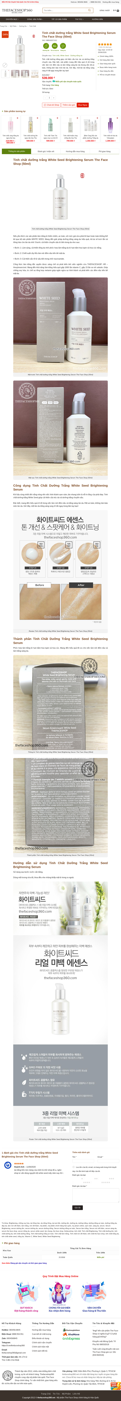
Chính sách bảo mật (40, 1347)
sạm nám (88, 1226)
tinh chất (77, 1231)
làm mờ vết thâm (14, 1226)
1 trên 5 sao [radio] (76, 1178)
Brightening (13, 1223)
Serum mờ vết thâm (96, 1228)
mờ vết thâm (34, 1226)
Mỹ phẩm (13, 26)
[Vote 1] (99, 44)
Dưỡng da (22, 26)
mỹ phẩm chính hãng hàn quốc (59, 1226)
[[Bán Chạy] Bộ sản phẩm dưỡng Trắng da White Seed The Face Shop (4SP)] (90, 124)
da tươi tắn (56, 1223)
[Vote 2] (102, 44)
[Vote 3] (105, 44)
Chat (52, 105)
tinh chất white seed (9, 1236)
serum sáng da (111, 1228)
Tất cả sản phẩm (59, 19)
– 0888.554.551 (95, 2)
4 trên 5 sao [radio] (78, 1182)
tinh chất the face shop (96, 1234)
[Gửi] (89, 10)
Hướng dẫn (97, 19)
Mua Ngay (82, 105)
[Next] (35, 49)
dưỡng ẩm (65, 1223)
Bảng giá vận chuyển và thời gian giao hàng (29, 1263)
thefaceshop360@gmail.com (14, 1353)
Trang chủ (3, 26)
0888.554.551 (18, 1334)
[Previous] (5, 49)
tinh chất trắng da (112, 1234)
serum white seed (37, 1231)
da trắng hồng (46, 1223)
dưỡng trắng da (111, 1223)
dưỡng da (73, 1223)
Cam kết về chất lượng (41, 1334)
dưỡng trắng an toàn (96, 1223)
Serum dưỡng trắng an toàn (64, 1228)
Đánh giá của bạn (79, 1175)
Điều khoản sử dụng (40, 1338)
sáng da (96, 1226)
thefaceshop (68, 1231)
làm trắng (25, 1226)
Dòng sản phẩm (34, 19)
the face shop (58, 1231)
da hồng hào (35, 1223)
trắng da (21, 1236)
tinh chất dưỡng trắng (22, 1234)
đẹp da (4, 1226)
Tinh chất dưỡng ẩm (106, 1231)
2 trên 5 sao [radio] (89, 1178)
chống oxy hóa (23, 1223)
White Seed (37, 1236)
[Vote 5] (110, 44)
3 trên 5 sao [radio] (104, 1178)
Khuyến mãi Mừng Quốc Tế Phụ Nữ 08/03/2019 (104, 1342)
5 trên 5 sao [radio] (96, 1182)
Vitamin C (28, 1236)
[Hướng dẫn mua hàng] (60, 1297)
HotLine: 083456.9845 (79, 2)
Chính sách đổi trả (39, 1351)
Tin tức (78, 19)
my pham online (78, 1226)
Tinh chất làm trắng (62, 1234)
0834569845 (12, 1338)
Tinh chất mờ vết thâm (78, 1234)
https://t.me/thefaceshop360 (13, 1346)
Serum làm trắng (82, 1228)
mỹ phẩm (43, 1226)
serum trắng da (24, 1231)
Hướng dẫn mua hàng (111, 2)
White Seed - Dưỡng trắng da (71, 55)
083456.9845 (14, 1330)
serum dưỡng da (31, 1228)
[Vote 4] (107, 44)
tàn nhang (48, 1231)
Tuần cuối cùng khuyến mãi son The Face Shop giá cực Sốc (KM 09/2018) (106, 1352)
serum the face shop (9, 1231)
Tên (74, 1157)
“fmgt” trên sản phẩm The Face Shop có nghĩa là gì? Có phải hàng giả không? (105, 1334)
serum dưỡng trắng (46, 1228)
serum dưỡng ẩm (17, 1228)
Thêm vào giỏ (69, 105)
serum (102, 1226)
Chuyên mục (11, 19)
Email (100, 1157)
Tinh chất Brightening (90, 1231)
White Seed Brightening (51, 1236)
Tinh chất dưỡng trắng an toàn (42, 1234)
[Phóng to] (5, 65)
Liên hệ (76, 1394)
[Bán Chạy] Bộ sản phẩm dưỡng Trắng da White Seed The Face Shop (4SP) (90, 139)
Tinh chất (32, 26)
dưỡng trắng (83, 1223)
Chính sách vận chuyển (42, 1343)
